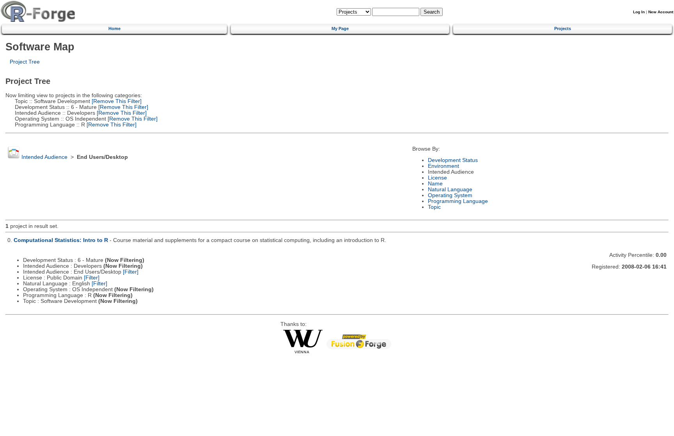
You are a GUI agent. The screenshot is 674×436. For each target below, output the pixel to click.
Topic (434, 207)
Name (435, 184)
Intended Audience (44, 157)
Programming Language (458, 201)
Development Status (453, 160)
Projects (562, 28)
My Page (340, 28)
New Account (660, 12)
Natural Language (450, 189)
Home (114, 28)
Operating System (450, 195)
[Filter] (130, 272)
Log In (639, 12)
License (437, 178)
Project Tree (25, 62)
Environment (443, 166)
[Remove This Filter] (116, 101)
